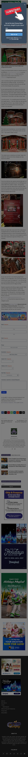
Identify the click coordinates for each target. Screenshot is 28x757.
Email (7, 28)
